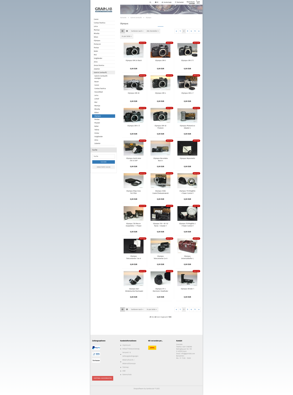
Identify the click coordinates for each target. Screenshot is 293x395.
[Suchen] (150, 2)
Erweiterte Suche (103, 167)
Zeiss (96, 62)
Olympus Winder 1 (187, 289)
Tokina (96, 130)
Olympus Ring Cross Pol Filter (133, 192)
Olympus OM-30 (133, 93)
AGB (123, 371)
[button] (122, 31)
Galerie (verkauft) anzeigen (100, 77)
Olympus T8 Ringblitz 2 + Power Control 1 (187, 225)
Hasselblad (98, 92)
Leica (96, 26)
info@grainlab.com (188, 354)
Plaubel (97, 123)
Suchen (103, 162)
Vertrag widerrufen (103, 378)
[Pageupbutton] (286, 391)
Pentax (96, 48)
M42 (95, 55)
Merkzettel (180, 2)
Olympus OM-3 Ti (187, 60)
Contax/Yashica (99, 23)
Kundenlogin (167, 2)
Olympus (97, 41)
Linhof (96, 99)
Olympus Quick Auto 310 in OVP (133, 159)
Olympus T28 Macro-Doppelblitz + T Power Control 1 (133, 225)
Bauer (96, 82)
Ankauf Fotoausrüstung (130, 349)
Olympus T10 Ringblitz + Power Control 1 (187, 192)
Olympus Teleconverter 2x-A (160, 257)
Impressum (126, 345)
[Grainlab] (103, 9)
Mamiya (97, 30)
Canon (96, 19)
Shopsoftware (139, 389)
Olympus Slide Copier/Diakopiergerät (160, 192)
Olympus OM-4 (160, 93)
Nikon (96, 37)
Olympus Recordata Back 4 (160, 159)
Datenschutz (127, 375)
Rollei (96, 51)
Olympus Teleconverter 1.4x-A (133, 257)
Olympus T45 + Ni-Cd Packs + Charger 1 (160, 225)
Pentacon (97, 44)
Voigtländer (98, 58)
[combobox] (137, 31)
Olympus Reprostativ (187, 158)
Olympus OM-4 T (187, 93)
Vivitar (96, 133)
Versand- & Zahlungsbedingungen (130, 354)
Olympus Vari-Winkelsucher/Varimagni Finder (134, 290)
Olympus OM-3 (160, 60)
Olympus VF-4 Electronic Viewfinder (160, 290)
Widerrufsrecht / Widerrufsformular (129, 362)
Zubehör (97, 69)
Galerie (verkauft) (100, 72)
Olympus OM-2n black (134, 60)
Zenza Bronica (99, 65)
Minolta (96, 33)
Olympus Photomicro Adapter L (187, 127)
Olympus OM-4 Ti (133, 126)
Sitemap (125, 367)
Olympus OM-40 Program (160, 127)
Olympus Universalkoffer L (187, 257)
